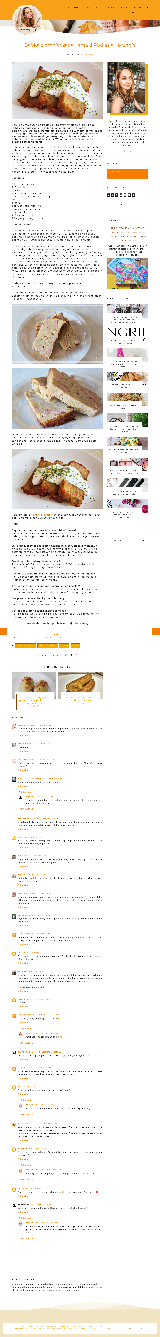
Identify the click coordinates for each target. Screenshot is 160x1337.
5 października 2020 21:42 (51, 1052)
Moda (86, 7)
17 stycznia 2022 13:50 (47, 1124)
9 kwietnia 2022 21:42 (38, 1189)
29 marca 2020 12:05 (47, 893)
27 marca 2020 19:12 (55, 778)
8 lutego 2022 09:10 (40, 1148)
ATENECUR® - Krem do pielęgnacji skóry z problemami (123, 514)
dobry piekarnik (43, 514)
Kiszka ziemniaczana (57, 638)
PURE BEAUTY (111, 7)
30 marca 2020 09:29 (40, 934)
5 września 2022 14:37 (40, 1204)
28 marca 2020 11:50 (45, 875)
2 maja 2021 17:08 (50, 1105)
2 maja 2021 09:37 (34, 1086)
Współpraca (115, 171)
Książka (138, 7)
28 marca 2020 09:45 (36, 856)
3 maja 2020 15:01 (41, 971)
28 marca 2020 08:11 (49, 818)
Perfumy (98, 7)
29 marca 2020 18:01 (40, 915)
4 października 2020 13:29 (54, 1033)
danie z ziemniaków (48, 645)
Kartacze (57, 634)
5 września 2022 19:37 (53, 1223)
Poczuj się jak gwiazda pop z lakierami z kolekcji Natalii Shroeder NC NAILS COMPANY (124, 319)
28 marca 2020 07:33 (46, 797)
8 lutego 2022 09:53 (52, 1170)
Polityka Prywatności (119, 177)
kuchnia (64, 645)
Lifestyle (137, 13)
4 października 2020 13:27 (48, 1015)
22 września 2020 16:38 (43, 999)
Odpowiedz (24, 736)
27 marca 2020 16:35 (45, 744)
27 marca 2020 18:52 (47, 760)
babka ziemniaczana (26, 645)
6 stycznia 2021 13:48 (42, 1068)
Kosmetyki (73, 7)
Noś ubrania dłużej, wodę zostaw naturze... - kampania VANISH (124, 364)
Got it (140, 1328)
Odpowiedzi (27, 792)
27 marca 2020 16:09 (47, 725)
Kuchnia (125, 7)
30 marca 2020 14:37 (36, 953)
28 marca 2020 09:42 (35, 837)
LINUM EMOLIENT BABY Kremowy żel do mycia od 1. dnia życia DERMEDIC (124, 429)
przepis (75, 645)
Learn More (127, 1328)
